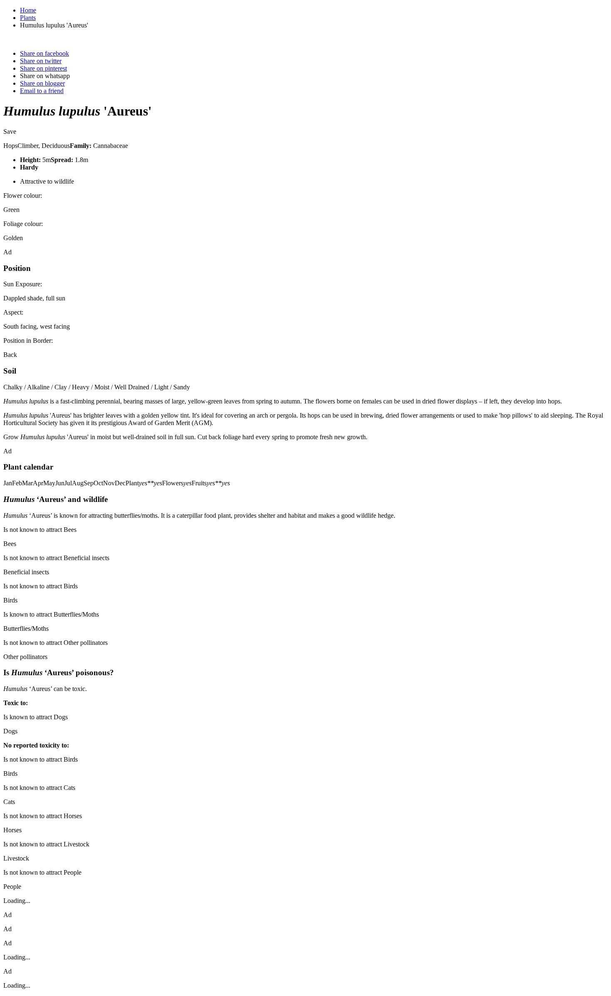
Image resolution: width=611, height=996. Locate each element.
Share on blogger (42, 83)
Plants (28, 17)
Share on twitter (41, 60)
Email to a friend (42, 90)
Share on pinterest (43, 68)
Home (28, 10)
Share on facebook (44, 53)
